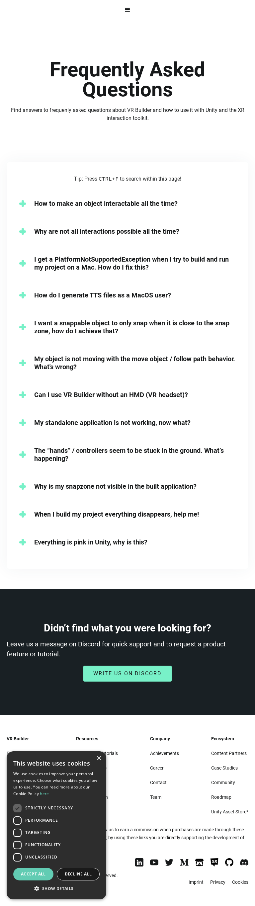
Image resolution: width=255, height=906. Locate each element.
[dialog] (56, 825)
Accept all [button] (33, 874)
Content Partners (229, 753)
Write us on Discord (127, 673)
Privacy (217, 882)
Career (157, 768)
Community (223, 782)
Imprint (196, 882)
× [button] (98, 758)
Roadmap (221, 797)
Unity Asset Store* (229, 811)
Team (155, 797)
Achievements (164, 753)
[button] (127, 10)
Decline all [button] (78, 874)
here (44, 793)
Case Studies (224, 768)
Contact (158, 782)
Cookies (240, 882)
